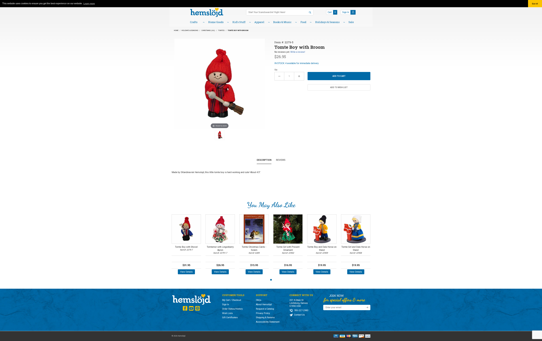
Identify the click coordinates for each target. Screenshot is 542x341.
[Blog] (197, 308)
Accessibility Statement (267, 322)
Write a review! (297, 52)
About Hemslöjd (264, 304)
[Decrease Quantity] (279, 76)
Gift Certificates (230, 317)
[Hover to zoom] (219, 83)
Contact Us (299, 314)
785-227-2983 (300, 310)
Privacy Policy (263, 313)
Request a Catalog (265, 308)
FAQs (258, 300)
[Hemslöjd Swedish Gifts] (191, 299)
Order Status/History (232, 308)
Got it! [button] (535, 4)
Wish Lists (227, 313)
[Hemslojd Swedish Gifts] (207, 12)
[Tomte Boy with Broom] (220, 135)
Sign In (225, 304)
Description (264, 160)
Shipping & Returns (265, 317)
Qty (275, 70)
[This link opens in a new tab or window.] (185, 308)
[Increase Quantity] (299, 76)
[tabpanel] (186, 245)
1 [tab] (271, 280)
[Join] (367, 307)
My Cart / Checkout (231, 300)
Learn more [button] (89, 3)
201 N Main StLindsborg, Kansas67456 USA (298, 303)
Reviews (280, 160)
